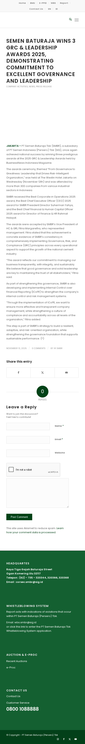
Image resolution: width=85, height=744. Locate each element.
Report (64, 3)
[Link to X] (70, 739)
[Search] (68, 20)
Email (59, 439)
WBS (53, 3)
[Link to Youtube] (76, 739)
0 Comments (38, 348)
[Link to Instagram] (58, 739)
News (32, 86)
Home (22, 3)
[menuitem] (22, 3)
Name (59, 426)
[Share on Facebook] (18, 373)
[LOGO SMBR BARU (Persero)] (35, 20)
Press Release (44, 86)
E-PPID (43, 3)
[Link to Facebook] (64, 739)
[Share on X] (42, 373)
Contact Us (36, 8)
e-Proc (10, 667)
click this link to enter (23, 627)
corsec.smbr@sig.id (29, 582)
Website (60, 452)
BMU (32, 3)
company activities (17, 86)
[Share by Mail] (66, 373)
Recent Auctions (16, 661)
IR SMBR (58, 348)
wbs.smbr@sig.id (25, 622)
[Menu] (77, 20)
